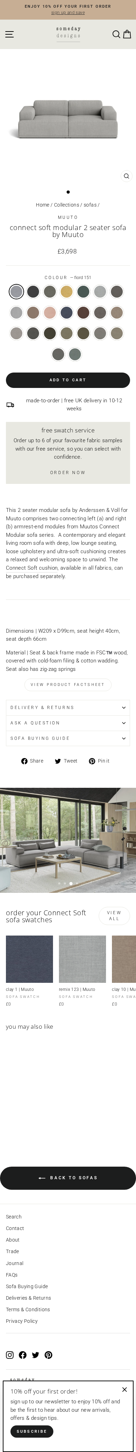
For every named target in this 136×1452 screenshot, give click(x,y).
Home (42, 205)
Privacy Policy (22, 1321)
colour (68, 277)
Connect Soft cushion (32, 568)
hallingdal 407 (67, 292)
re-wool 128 (100, 333)
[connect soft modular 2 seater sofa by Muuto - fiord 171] (18, 1124)
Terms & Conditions (28, 1309)
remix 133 (117, 292)
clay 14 (50, 333)
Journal (15, 1263)
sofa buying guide (40, 738)
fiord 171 (33, 292)
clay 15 (67, 333)
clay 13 (33, 333)
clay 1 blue (67, 313)
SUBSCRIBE (32, 1431)
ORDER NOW (68, 472)
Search (14, 1217)
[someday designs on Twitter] (35, 1355)
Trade (12, 1251)
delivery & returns (42, 707)
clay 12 (16, 333)
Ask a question (35, 723)
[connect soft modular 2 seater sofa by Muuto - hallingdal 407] (34, 1124)
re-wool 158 (58, 354)
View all (114, 915)
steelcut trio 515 (50, 313)
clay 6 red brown (83, 313)
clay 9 (100, 313)
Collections (66, 205)
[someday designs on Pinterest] (48, 1355)
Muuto (68, 217)
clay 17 (83, 333)
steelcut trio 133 (16, 313)
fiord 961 (50, 292)
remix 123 (100, 292)
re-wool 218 (117, 333)
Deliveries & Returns (28, 1298)
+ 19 (41, 1124)
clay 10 (117, 313)
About (13, 1240)
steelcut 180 (83, 292)
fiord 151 (16, 292)
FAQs (11, 1275)
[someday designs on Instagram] (10, 1355)
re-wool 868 (75, 354)
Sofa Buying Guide (27, 1286)
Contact (15, 1228)
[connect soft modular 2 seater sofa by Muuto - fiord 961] (26, 1124)
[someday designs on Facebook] (23, 1355)
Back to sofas (73, 1177)
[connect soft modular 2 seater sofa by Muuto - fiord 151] (10, 1124)
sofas (90, 205)
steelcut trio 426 (33, 313)
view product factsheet (68, 684)
